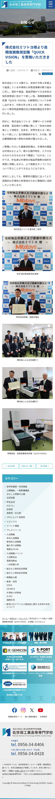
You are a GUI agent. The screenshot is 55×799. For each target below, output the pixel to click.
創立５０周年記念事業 (17, 572)
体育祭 (10, 509)
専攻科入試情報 (14, 541)
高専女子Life (12, 549)
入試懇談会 (12, 557)
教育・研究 (12, 581)
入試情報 (11, 534)
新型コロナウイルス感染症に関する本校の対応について (28, 605)
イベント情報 (13, 525)
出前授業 (11, 497)
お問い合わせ (20, 771)
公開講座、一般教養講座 (18, 490)
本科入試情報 (13, 538)
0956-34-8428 (31, 753)
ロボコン (11, 505)
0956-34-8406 (31, 744)
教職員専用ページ (15, 716)
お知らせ (13, 618)
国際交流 (11, 599)
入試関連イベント (15, 553)
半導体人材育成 (14, 592)
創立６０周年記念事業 (17, 568)
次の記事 (43, 466)
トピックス (12, 521)
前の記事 (11, 466)
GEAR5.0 (11, 588)
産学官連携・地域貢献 (17, 486)
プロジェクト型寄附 (16, 517)
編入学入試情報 (14, 545)
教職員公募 (12, 577)
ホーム (4, 618)
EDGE (9, 585)
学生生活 (11, 501)
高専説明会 (12, 560)
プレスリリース (14, 530)
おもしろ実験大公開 (16, 494)
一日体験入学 (13, 564)
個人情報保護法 (31, 716)
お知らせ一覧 (26, 466)
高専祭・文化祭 (14, 512)
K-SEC (10, 596)
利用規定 (43, 716)
